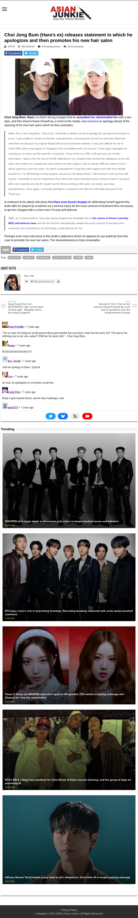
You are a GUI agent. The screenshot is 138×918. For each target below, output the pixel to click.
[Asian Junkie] (69, 11)
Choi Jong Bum (62, 257)
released (92, 121)
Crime (78, 257)
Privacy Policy (69, 909)
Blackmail (43, 257)
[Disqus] (69, 365)
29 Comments (76, 46)
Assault (29, 257)
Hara (89, 257)
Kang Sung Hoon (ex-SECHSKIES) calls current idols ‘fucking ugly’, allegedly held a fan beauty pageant (25, 307)
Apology (15, 257)
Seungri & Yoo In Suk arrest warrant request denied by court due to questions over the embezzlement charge (112, 307)
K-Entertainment (51, 46)
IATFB (11, 46)
